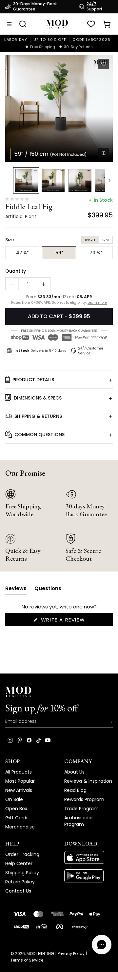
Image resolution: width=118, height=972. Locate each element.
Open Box (16, 808)
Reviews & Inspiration (88, 781)
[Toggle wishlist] (103, 64)
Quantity (15, 271)
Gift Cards (17, 817)
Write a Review (75, 621)
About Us (74, 772)
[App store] (88, 857)
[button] (59, 108)
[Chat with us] (101, 944)
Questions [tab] (47, 590)
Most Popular (20, 781)
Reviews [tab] (16, 590)
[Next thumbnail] (109, 180)
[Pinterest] (19, 740)
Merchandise (20, 827)
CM (105, 239)
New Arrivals (18, 790)
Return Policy (20, 881)
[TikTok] (38, 740)
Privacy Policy (71, 953)
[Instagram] (10, 740)
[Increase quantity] (43, 284)
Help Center (18, 863)
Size (9, 239)
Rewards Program (84, 799)
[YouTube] (48, 740)
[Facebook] (29, 740)
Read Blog (75, 790)
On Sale (14, 799)
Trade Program (81, 808)
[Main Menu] (9, 24)
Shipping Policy (22, 872)
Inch (90, 239)
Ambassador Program (78, 820)
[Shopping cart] (107, 24)
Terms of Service (26, 960)
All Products (18, 772)
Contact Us (18, 891)
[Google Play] (88, 875)
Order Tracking (22, 854)
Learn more (97, 302)
